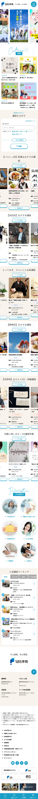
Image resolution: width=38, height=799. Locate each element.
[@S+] (28, 777)
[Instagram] (21, 763)
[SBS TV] (28, 770)
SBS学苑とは (7, 730)
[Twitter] (17, 763)
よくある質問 (7, 739)
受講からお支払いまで (10, 733)
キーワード (5, 124)
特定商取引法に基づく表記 (11, 755)
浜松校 (3, 690)
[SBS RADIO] (9, 777)
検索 (20, 146)
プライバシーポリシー (10, 752)
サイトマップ (7, 758)
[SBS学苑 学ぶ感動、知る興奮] (13, 4)
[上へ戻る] (34, 672)
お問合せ (6, 746)
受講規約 (6, 742)
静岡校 (3, 678)
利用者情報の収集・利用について (13, 749)
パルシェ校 (23, 678)
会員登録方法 (7, 736)
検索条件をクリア (31, 121)
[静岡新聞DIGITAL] (9, 770)
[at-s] (26, 763)
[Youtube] (13, 763)
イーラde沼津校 (24, 690)
